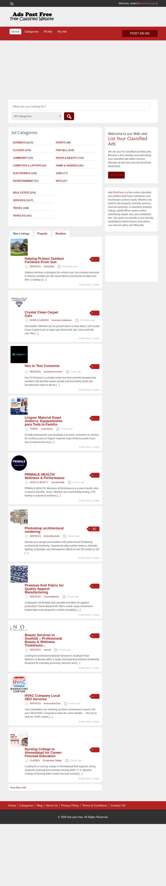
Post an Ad (140, 33)
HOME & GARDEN (66, 165)
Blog (40, 805)
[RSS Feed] (11, 3)
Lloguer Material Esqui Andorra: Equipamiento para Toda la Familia (43, 421)
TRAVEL (34, 429)
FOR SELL (62, 150)
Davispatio (49, 266)
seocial (47, 649)
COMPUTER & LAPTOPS (27, 165)
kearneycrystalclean (62, 320)
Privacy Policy (70, 805)
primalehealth (57, 482)
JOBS (59, 173)
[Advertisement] (83, 69)
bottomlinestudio (52, 536)
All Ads (48, 31)
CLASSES (35, 760)
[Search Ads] (69, 116)
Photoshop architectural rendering (44, 530)
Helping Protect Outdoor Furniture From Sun (44, 260)
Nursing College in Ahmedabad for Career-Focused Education (43, 752)
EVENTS (61, 142)
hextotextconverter (53, 371)
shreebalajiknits (51, 596)
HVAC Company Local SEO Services (42, 697)
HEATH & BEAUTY (66, 158)
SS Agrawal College (52, 760)
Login (153, 3)
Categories (31, 31)
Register (143, 3)
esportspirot (47, 429)
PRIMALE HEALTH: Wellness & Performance (44, 476)
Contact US (118, 805)
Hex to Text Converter (42, 366)
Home (15, 31)
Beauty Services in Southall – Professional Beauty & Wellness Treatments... (43, 640)
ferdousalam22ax (52, 703)
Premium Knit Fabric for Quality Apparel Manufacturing (44, 588)
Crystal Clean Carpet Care (41, 314)
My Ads (62, 31)
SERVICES (35, 266)
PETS (59, 181)
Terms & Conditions (94, 805)
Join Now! (116, 175)
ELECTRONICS (21, 173)
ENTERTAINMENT (23, 181)
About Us (52, 805)
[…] (44, 279)
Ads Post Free (115, 192)
